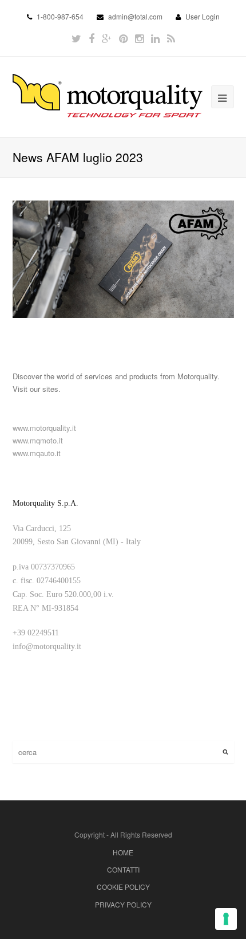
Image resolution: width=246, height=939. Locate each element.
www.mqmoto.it (38, 440)
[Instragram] (139, 38)
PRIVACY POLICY (123, 904)
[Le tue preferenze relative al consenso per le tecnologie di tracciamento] (226, 919)
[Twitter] (76, 38)
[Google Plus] (107, 38)
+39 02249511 (36, 632)
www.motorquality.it (44, 427)
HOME (123, 852)
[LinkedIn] (155, 38)
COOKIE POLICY (123, 886)
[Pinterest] (123, 38)
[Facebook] (91, 38)
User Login (202, 16)
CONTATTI (123, 869)
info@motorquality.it (47, 646)
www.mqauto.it (37, 452)
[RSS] (171, 38)
